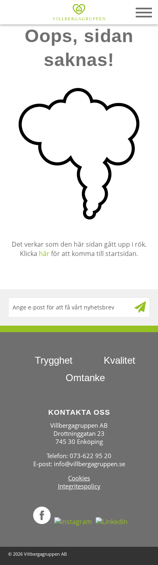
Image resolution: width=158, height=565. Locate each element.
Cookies (79, 478)
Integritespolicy (79, 486)
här (44, 253)
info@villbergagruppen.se (89, 464)
